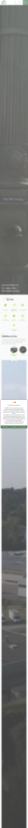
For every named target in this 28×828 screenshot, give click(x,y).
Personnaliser (14, 426)
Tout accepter (23, 426)
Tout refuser (5, 426)
